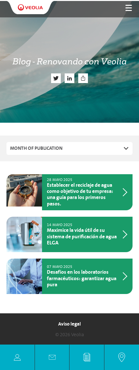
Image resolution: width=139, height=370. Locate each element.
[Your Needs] (17, 357)
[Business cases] (87, 357)
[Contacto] (52, 357)
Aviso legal (69, 324)
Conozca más (87, 192)
